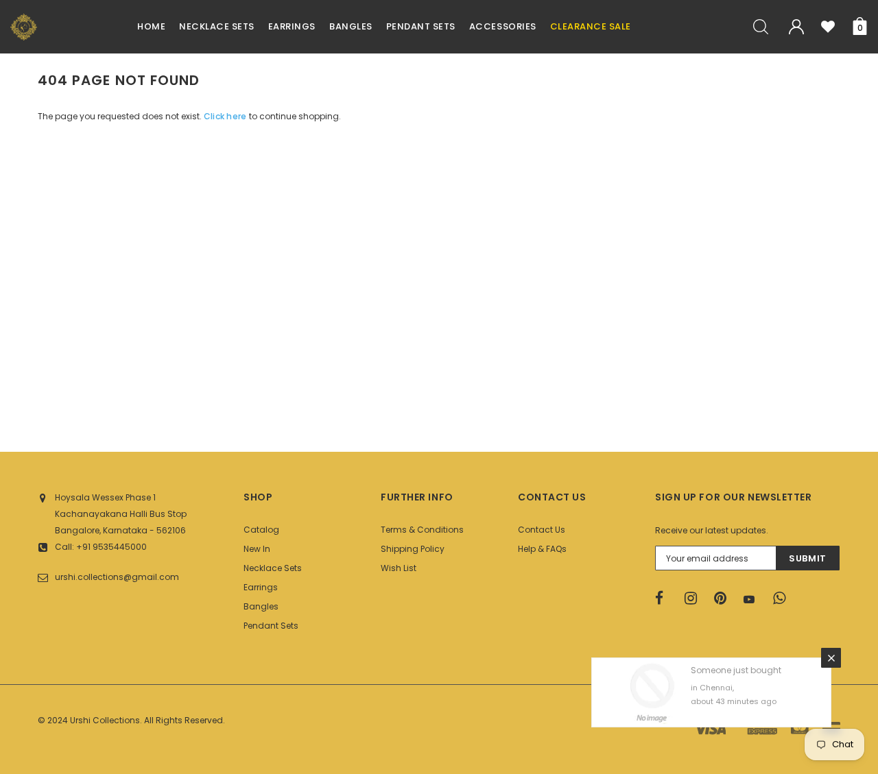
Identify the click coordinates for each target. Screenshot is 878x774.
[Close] (831, 658)
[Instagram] (695, 598)
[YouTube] (754, 599)
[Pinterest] (724, 598)
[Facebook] (665, 598)
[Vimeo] (783, 598)
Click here (226, 116)
